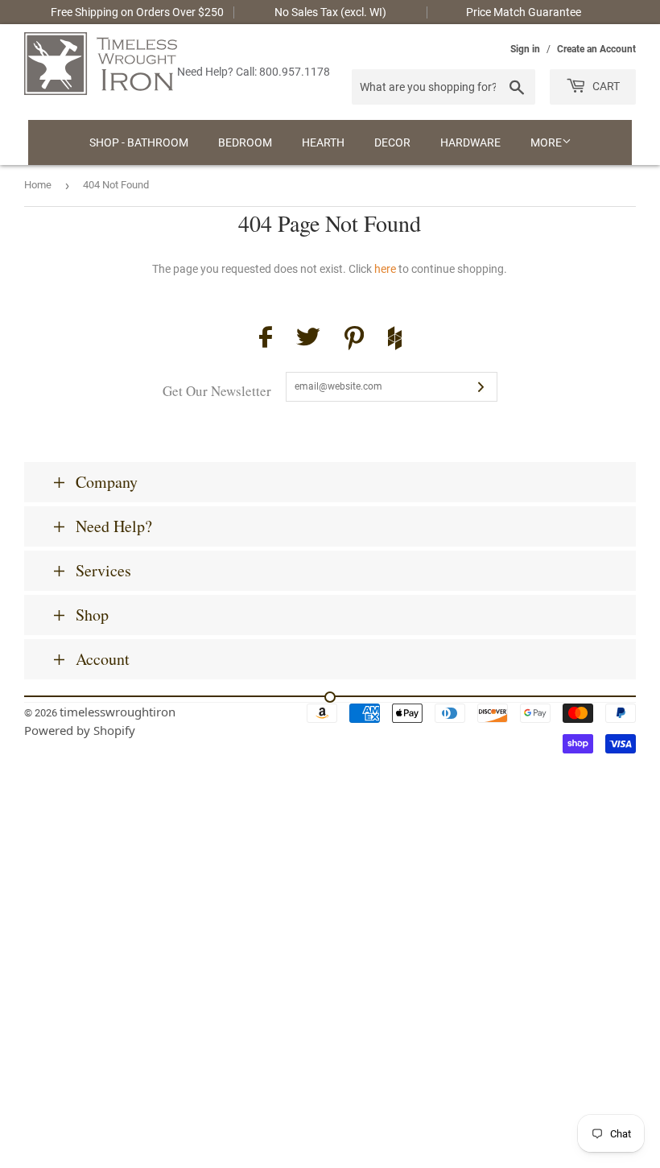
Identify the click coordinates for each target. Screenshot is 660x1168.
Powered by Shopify (79, 730)
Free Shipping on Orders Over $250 (137, 12)
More (546, 142)
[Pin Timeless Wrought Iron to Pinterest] (354, 340)
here (385, 268)
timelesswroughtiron (117, 712)
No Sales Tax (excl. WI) (330, 12)
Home (38, 185)
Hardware (470, 142)
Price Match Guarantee (523, 12)
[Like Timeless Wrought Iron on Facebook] (265, 339)
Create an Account (596, 49)
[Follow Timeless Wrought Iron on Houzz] (395, 340)
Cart (605, 86)
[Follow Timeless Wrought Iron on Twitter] (308, 339)
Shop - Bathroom (138, 142)
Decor (392, 142)
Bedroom (245, 142)
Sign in (525, 49)
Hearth (323, 142)
